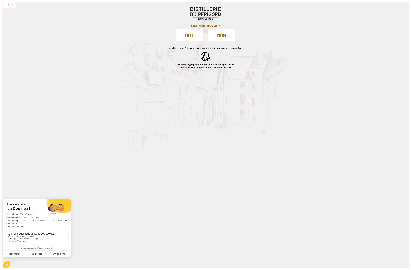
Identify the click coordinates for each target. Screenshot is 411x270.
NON (216, 33)
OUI (195, 33)
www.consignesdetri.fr (218, 61)
